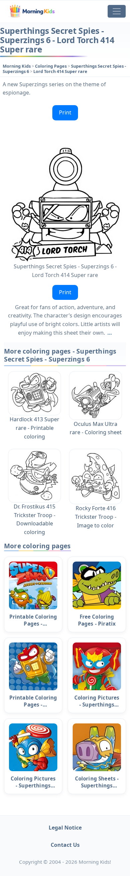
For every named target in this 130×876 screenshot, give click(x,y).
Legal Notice (65, 827)
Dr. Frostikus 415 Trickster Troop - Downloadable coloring (34, 519)
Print (65, 112)
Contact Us (65, 844)
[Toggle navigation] (116, 11)
